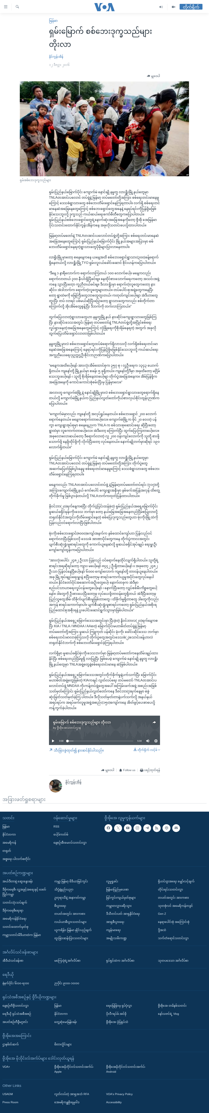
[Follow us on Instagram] (137, 828)
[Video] (173, 7)
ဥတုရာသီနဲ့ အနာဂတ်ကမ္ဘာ (70, 897)
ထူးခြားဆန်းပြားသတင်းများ (71, 938)
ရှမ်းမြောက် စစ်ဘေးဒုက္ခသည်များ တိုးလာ (82, 722)
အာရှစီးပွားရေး (115, 921)
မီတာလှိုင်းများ (63, 1044)
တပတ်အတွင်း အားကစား (69, 913)
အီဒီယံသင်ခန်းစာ (12, 960)
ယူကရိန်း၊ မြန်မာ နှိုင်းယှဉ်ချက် (73, 930)
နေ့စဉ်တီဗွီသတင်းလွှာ (15, 1005)
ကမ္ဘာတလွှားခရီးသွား (119, 905)
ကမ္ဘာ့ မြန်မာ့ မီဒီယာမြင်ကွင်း (71, 881)
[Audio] (161, 7)
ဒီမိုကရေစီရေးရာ (12, 910)
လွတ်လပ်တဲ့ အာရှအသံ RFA (71, 1094)
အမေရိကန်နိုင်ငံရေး (14, 918)
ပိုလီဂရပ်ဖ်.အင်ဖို (116, 1013)
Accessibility (114, 1102)
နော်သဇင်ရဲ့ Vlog (168, 1013)
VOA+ (6, 1066)
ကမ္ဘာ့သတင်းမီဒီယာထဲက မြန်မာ (21, 935)
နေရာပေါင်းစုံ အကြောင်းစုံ (173, 921)
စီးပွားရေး (60, 905)
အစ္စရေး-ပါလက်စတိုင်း (16, 859)
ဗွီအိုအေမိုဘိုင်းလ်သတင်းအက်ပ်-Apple (74, 1069)
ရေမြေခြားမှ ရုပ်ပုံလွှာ (119, 1005)
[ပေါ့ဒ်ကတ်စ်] (166, 828)
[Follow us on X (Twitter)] (118, 828)
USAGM (7, 1094)
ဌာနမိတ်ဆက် (10, 1044)
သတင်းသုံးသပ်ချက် (14, 902)
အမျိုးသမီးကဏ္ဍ (116, 938)
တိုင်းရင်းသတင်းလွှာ (170, 889)
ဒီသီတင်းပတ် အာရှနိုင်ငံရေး (123, 913)
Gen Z (162, 913)
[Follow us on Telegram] (147, 828)
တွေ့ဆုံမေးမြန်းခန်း (65, 1022)
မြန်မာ (53, 20)
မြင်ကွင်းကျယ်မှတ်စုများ (121, 897)
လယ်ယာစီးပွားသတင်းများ (70, 921)
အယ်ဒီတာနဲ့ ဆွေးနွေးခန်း (17, 881)
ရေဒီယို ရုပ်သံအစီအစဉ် (16, 1013)
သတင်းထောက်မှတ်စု (15, 926)
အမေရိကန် (9, 842)
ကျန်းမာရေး (113, 930)
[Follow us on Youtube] (128, 828)
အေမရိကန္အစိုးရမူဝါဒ (66, 1102)
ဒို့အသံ (162, 930)
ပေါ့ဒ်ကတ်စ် (60, 834)
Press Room (10, 1102)
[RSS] (157, 828)
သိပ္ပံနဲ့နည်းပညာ (63, 889)
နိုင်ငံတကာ (9, 834)
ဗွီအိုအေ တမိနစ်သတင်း (172, 1005)
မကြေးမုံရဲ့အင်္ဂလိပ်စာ (67, 960)
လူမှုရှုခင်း (112, 881)
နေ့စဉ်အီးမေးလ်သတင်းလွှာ (70, 842)
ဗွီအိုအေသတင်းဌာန (69, 727)
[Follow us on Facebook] (108, 828)
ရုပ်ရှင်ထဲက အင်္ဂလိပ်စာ (120, 960)
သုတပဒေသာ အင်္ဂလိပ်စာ (173, 960)
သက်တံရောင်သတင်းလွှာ (173, 938)
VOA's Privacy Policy (119, 1094)
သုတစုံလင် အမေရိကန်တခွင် (175, 905)
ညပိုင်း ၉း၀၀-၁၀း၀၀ (66, 983)
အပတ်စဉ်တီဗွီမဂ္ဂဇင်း (15, 1022)
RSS (56, 826)
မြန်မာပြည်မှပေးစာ (117, 889)
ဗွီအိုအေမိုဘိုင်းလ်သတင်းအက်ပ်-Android (126, 1069)
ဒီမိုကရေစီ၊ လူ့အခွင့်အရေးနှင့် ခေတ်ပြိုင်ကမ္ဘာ (24, 892)
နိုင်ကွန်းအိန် (56, 56)
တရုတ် (6, 850)
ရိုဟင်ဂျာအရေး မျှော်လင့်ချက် (176, 881)
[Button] (153, 76)
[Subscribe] (176, 828)
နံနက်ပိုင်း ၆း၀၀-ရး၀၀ (15, 983)
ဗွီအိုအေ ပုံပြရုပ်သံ (117, 1022)
